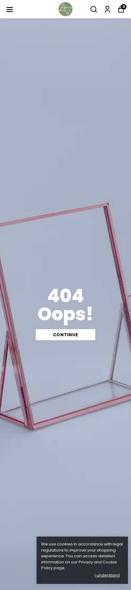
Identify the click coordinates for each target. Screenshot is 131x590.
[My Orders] (107, 9)
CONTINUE (65, 335)
